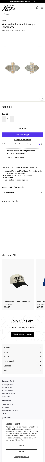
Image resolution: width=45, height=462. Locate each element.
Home (4, 21)
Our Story (5, 413)
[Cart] (37, 8)
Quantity (5, 114)
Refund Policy (7, 388)
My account (6, 396)
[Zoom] (42, 98)
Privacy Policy (20, 440)
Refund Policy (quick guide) (13, 187)
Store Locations (7, 405)
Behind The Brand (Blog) (10, 410)
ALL (15, 255)
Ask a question (8, 193)
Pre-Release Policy (8, 393)
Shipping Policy (7, 385)
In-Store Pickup (7, 391)
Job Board (5, 408)
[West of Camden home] (9, 7)
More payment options (22, 140)
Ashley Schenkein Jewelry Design (14, 30)
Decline (21, 451)
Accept (21, 446)
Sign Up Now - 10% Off (22, 334)
